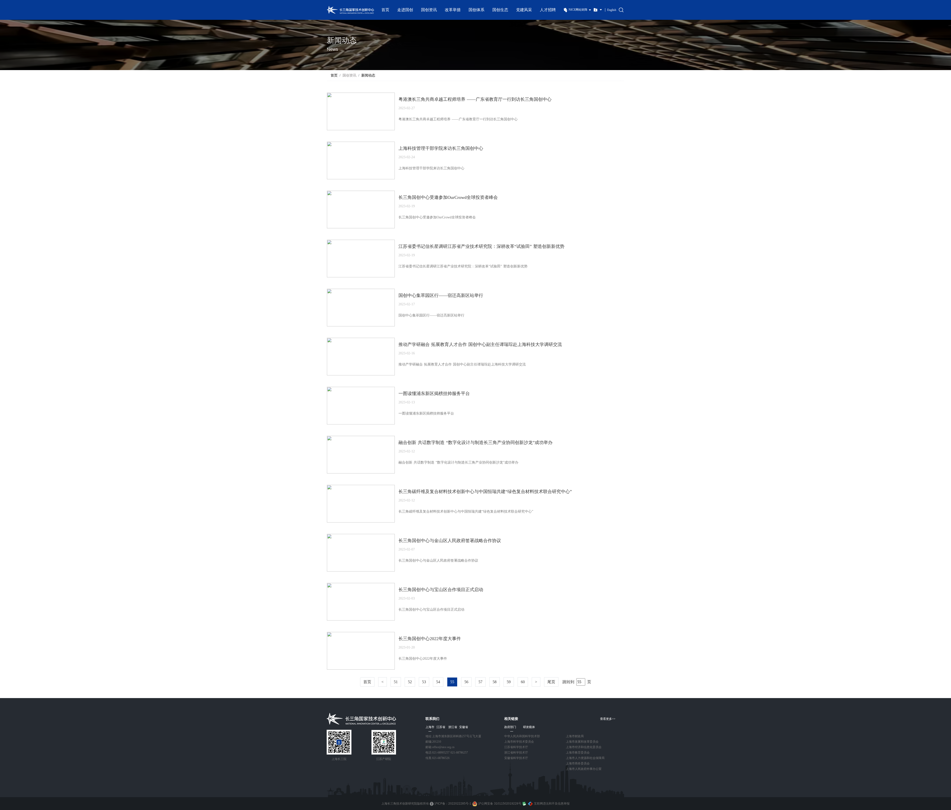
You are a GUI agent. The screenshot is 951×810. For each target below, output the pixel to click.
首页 (385, 10)
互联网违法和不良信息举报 (552, 803)
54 (438, 682)
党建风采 (524, 10)
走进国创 (405, 10)
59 (509, 682)
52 (410, 682)
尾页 (551, 682)
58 (495, 682)
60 (523, 682)
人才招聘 (548, 10)
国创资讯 (429, 10)
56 (466, 682)
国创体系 (476, 10)
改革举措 (453, 10)
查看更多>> (607, 719)
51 (396, 682)
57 (480, 682)
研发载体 (529, 727)
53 (424, 682)
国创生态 (500, 10)
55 (452, 682)
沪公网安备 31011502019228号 (499, 803)
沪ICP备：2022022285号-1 (452, 803)
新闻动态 (368, 75)
